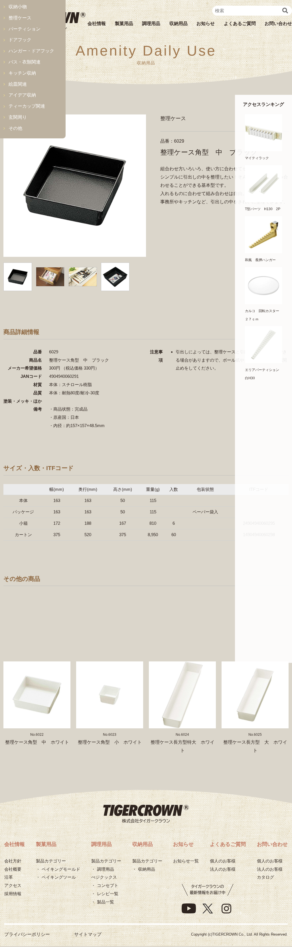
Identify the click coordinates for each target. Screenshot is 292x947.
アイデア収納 (22, 95)
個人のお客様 (223, 860)
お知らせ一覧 (186, 860)
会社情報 (97, 23)
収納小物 (18, 6)
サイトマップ (88, 934)
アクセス (12, 885)
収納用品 (178, 23)
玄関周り (18, 117)
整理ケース (20, 17)
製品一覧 (105, 901)
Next (281, 674)
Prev (10, 674)
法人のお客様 (223, 869)
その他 (15, 128)
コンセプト (107, 885)
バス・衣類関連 (24, 62)
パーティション (24, 28)
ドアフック (20, 39)
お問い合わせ (278, 23)
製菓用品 (124, 23)
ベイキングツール (59, 877)
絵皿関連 (18, 84)
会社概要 (12, 869)
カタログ (265, 877)
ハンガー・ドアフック (31, 50)
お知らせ (205, 23)
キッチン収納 (22, 73)
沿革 (8, 877)
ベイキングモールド (61, 869)
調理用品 (151, 23)
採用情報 (12, 893)
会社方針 (12, 860)
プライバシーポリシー (27, 934)
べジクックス (104, 877)
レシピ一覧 (107, 893)
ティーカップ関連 (27, 106)
